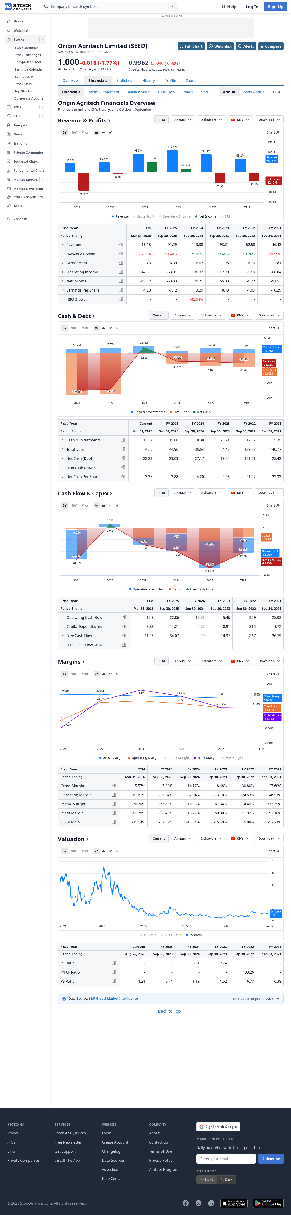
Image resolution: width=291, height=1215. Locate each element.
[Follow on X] (198, 1203)
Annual (229, 91)
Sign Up (275, 6)
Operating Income (177, 216)
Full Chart (194, 46)
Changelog (111, 1151)
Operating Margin (145, 757)
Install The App (67, 1160)
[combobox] (110, 6)
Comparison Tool (28, 62)
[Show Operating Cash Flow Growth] (62, 617)
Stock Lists (23, 84)
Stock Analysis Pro (70, 1133)
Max (84, 132)
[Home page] (18, 6)
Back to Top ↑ (171, 1011)
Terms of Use (160, 1151)
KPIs (204, 91)
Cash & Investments (150, 412)
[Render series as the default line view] (97, 674)
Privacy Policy (160, 1160)
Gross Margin (113, 757)
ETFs (11, 1151)
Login (106, 1133)
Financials (98, 80)
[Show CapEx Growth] (62, 626)
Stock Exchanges (28, 55)
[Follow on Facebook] (185, 1203)
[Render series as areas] (110, 132)
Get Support (65, 1151)
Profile (170, 80)
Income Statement (103, 91)
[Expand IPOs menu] (42, 107)
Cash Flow (166, 91)
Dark (229, 1179)
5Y (65, 132)
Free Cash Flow (201, 589)
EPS (227, 216)
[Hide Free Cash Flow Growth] (62, 635)
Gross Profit (145, 216)
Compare (273, 46)
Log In (252, 6)
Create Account (115, 1142)
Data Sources (113, 1160)
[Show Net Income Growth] (62, 281)
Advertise (110, 1169)
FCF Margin (234, 757)
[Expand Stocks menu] (42, 39)
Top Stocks (23, 91)
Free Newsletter (68, 1142)
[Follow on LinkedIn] (211, 1203)
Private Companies (23, 1160)
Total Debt (181, 412)
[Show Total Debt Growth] (62, 449)
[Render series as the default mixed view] (97, 328)
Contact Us (158, 1142)
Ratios (188, 91)
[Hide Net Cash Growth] (62, 458)
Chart (191, 80)
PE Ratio (150, 935)
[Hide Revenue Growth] (62, 244)
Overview (71, 80)
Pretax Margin (178, 757)
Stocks (13, 1133)
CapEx (177, 589)
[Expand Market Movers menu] (42, 179)
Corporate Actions (29, 98)
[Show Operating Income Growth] (62, 272)
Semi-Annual (254, 91)
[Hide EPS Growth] (62, 290)
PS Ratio (195, 935)
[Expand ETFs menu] (42, 116)
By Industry (24, 76)
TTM (276, 91)
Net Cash (204, 412)
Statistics (124, 80)
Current (159, 315)
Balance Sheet (139, 91)
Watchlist (223, 46)
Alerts (248, 46)
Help (231, 6)
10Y (74, 132)
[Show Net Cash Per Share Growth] (62, 476)
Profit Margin (207, 757)
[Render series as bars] (97, 132)
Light (209, 1179)
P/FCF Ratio (172, 935)
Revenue (122, 216)
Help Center (112, 1178)
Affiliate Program (163, 1169)
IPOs (11, 1142)
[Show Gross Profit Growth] (62, 263)
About (154, 1133)
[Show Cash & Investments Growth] (62, 440)
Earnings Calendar (29, 69)
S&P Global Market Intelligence (113, 998)
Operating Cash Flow (148, 589)
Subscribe (271, 1158)
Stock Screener (26, 47)
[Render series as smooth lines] (103, 132)
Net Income (207, 216)
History (148, 80)
